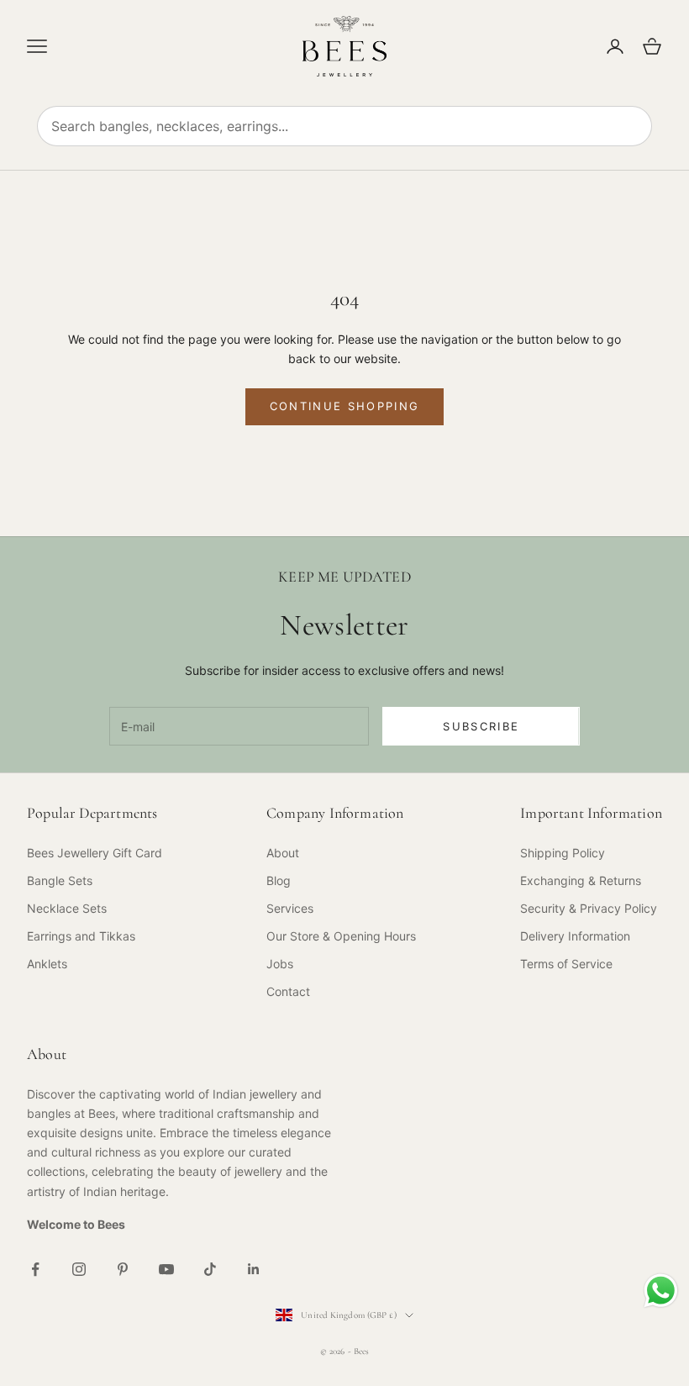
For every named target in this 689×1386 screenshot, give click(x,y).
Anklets (47, 963)
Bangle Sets (59, 880)
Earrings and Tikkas (81, 936)
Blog (278, 880)
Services (289, 908)
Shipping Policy (562, 853)
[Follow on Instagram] (79, 1269)
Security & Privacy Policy (588, 908)
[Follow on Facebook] (35, 1269)
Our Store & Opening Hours (341, 936)
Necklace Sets (67, 908)
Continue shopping (345, 406)
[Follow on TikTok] (210, 1269)
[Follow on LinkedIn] (253, 1269)
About (282, 853)
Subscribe (481, 726)
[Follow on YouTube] (166, 1269)
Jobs (279, 963)
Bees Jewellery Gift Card (94, 853)
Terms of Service (566, 963)
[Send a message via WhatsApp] (661, 1290)
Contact (288, 991)
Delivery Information (575, 936)
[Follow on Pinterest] (122, 1269)
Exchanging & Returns (580, 880)
